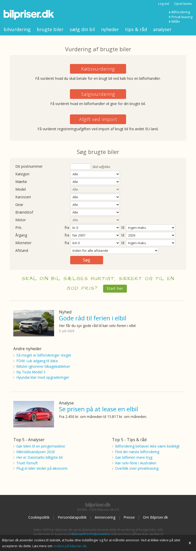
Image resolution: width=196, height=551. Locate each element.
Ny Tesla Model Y (30, 372)
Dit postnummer (29, 166)
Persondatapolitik (72, 517)
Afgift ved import (98, 119)
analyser (162, 29)
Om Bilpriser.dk (155, 517)
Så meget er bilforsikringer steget (43, 355)
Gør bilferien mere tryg (133, 457)
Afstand (21, 250)
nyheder (110, 29)
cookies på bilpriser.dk (69, 546)
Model (20, 189)
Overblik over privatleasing (136, 468)
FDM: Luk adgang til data (37, 360)
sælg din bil (82, 29)
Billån (176, 21)
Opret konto (183, 4)
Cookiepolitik (39, 517)
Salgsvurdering (98, 94)
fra (67, 228)
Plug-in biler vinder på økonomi (41, 468)
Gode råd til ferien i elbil (92, 318)
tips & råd (136, 29)
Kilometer (23, 243)
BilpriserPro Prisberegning (90, 534)
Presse (129, 517)
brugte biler (50, 29)
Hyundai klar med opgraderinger (42, 377)
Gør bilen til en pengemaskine (40, 446)
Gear (19, 205)
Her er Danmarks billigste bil (39, 457)
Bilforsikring (181, 12)
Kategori (22, 174)
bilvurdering (17, 29)
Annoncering (105, 517)
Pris (18, 228)
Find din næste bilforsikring (137, 451)
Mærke (21, 182)
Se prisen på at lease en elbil (98, 409)
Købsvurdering (98, 69)
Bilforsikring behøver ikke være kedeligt (147, 446)
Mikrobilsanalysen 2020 (35, 451)
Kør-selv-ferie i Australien (135, 463)
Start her (115, 288)
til (122, 227)
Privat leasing (182, 17)
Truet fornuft (27, 463)
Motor (20, 220)
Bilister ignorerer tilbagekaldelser (43, 366)
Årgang (21, 235)
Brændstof (24, 212)
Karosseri (23, 197)
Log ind (163, 4)
